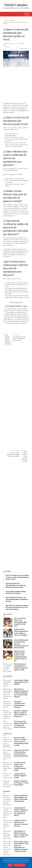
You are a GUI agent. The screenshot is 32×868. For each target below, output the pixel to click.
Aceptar (10, 865)
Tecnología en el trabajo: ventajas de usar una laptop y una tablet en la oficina (21, 811)
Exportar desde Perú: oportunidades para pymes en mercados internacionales (16, 585)
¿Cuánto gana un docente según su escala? (20, 775)
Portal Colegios (16, 5)
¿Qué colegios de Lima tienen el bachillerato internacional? (19, 337)
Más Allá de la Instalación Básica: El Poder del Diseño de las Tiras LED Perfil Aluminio (17, 607)
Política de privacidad (19, 865)
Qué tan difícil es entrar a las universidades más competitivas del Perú (17, 599)
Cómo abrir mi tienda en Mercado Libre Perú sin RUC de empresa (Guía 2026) (21, 753)
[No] (30, 862)
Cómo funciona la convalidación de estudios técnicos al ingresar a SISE (21, 667)
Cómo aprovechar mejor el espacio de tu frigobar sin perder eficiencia (20, 724)
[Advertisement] (16, 86)
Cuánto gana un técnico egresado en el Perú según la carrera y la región (21, 632)
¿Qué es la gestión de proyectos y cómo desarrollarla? (21, 783)
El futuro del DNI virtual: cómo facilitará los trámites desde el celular (20, 766)
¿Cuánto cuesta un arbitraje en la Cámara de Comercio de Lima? (21, 823)
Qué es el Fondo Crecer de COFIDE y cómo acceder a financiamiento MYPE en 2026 (17, 577)
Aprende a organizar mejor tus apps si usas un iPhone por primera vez (21, 713)
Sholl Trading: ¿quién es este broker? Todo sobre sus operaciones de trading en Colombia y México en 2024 (21, 846)
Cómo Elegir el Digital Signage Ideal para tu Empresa (16, 592)
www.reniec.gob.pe (10, 135)
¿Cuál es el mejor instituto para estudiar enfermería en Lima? (13, 453)
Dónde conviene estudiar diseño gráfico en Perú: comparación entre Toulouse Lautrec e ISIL (20, 655)
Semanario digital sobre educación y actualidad (16, 8)
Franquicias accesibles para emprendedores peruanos (19, 704)
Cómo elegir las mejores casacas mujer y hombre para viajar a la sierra (21, 834)
